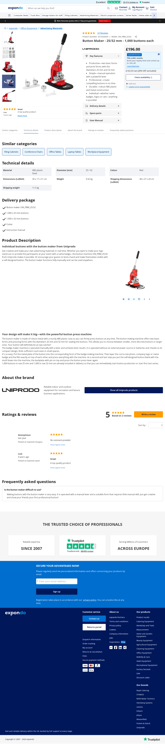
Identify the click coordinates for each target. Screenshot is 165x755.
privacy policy (89, 600)
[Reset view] (139, 299)
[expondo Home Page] (5, 28)
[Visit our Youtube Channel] (111, 648)
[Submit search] (108, 8)
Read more (22, 115)
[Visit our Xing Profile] (124, 648)
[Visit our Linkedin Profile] (120, 648)
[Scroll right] (160, 21)
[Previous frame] (144, 299)
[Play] (123, 299)
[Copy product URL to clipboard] (136, 37)
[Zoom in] (128, 299)
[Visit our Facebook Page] (115, 648)
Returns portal (94, 627)
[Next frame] (149, 299)
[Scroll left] (5, 21)
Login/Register (133, 66)
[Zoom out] (133, 299)
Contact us (94, 618)
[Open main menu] (9, 15)
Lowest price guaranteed (139, 87)
